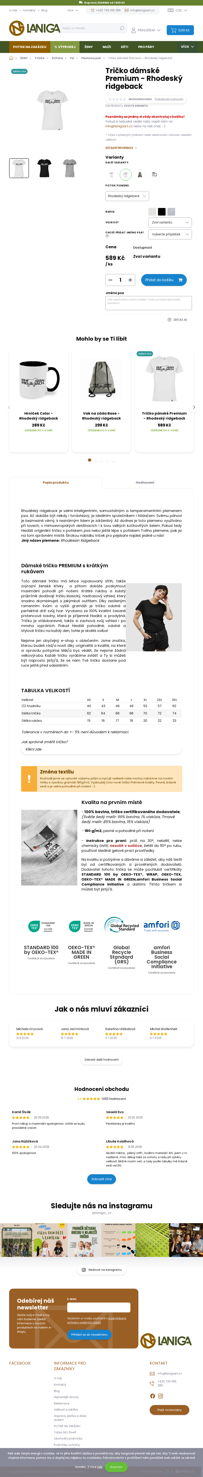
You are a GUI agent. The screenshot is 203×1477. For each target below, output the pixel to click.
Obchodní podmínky (68, 1439)
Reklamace (61, 1403)
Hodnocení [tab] (145, 482)
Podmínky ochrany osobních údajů (67, 1447)
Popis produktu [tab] (56, 482)
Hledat (121, 28)
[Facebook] (153, 1395)
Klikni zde (33, 749)
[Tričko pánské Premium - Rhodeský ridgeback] (111, 174)
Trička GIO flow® (65, 1432)
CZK (179, 10)
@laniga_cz (101, 1213)
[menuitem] (31, 47)
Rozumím (116, 1467)
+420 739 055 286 (167, 1383)
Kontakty (29, 10)
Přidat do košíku (159, 279)
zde (99, 1467)
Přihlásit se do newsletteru (89, 1335)
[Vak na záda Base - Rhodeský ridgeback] (140, 174)
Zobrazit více (101, 1179)
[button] (90, 460)
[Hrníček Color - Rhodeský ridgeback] (154, 174)
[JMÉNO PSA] (164, 379)
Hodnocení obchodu (101, 1089)
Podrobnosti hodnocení (169, 99)
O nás (13, 10)
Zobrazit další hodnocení (101, 1060)
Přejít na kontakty (169, 1410)
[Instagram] (161, 1395)
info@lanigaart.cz (119, 126)
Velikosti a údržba (66, 1410)
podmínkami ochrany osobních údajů (96, 1320)
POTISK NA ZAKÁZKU (67, 1426)
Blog (44, 10)
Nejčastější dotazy (66, 1397)
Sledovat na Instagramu (105, 1270)
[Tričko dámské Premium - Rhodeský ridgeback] (126, 174)
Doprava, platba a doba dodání (70, 1418)
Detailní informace (119, 147)
